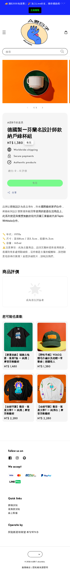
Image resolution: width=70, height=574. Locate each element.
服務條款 (26, 567)
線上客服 (13, 512)
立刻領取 (35, 10)
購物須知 (13, 505)
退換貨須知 (14, 509)
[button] (4, 32)
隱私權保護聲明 (40, 567)
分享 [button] (14, 192)
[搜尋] (62, 51)
